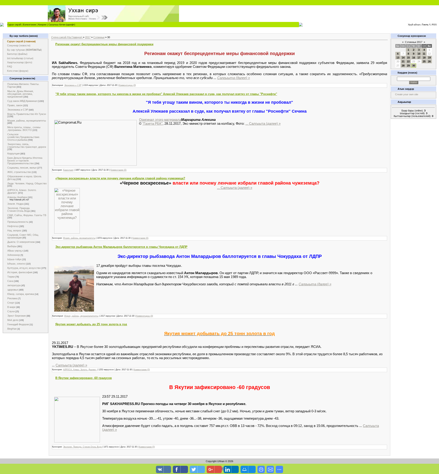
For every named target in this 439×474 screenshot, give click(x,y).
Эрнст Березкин (16, 315)
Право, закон (14, 105)
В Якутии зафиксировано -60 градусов (83, 378)
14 (403, 57)
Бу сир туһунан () (24, 49)
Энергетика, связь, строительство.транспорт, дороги (26, 145)
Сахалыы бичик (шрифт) (61, 24)
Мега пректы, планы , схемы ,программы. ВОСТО (23, 128)
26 (429, 61)
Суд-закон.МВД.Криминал (22, 101)
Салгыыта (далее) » (233, 78)
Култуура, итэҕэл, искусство (24, 268)
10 (419, 53)
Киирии (42, 24)
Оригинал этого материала (160, 120)
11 (424, 53)
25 (424, 61)
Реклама (12, 298)
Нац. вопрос (14, 230)
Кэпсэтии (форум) (17, 70)
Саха (10, 281)
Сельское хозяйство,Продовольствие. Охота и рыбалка (23, 137)
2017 (88, 37)
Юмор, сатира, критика (20, 294)
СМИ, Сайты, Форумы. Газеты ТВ (26, 215)
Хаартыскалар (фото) (19, 62)
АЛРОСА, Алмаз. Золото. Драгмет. (80, 369)
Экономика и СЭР (17, 109)
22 (408, 61)
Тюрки (11, 276)
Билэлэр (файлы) (17, 54)
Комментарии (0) (127, 85)
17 (419, 57)
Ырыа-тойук (14, 259)
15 (408, 57)
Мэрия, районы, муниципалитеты (26, 120)
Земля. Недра (15, 203)
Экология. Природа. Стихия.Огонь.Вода (18, 209)
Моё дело (12, 320)
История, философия (19, 272)
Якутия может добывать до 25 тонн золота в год (91, 324)
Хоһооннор (13, 255)
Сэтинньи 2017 (413, 42)
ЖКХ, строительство (19, 172)
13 (397, 57)
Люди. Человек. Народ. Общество (27, 183)
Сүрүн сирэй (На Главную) (67, 37)
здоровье (12, 289)
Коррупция (13, 153)
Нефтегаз (13, 226)
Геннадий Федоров (18, 324)
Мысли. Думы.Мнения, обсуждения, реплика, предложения (20, 94)
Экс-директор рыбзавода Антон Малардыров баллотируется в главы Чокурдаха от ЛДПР (121, 247)
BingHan (12, 328)
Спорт (10, 302)
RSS (434, 24)
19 (429, 57)
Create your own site (406, 94)
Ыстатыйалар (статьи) (20, 58)
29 (408, 65)
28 (403, 65)
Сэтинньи (98, 37)
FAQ (9, 66)
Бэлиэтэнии (29, 24)
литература (14, 285)
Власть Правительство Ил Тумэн (26, 114)
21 (403, 61)
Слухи (11, 311)
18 (424, 57)
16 (413, 57)
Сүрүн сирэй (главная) (21, 41)
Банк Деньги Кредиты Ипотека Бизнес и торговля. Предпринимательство (24, 160)
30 (413, 65)
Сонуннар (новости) (18, 45)
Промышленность (17, 221)
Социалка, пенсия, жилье (22, 167)
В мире (11, 307)
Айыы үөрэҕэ (15, 250)
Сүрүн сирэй (14, 24)
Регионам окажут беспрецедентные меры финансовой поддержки (104, 44)
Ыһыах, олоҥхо (16, 263)
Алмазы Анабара (17, 197)
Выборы (12, 246)
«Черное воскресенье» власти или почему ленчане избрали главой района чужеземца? (120, 178)
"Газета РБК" (152, 123)
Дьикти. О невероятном (21, 242)
